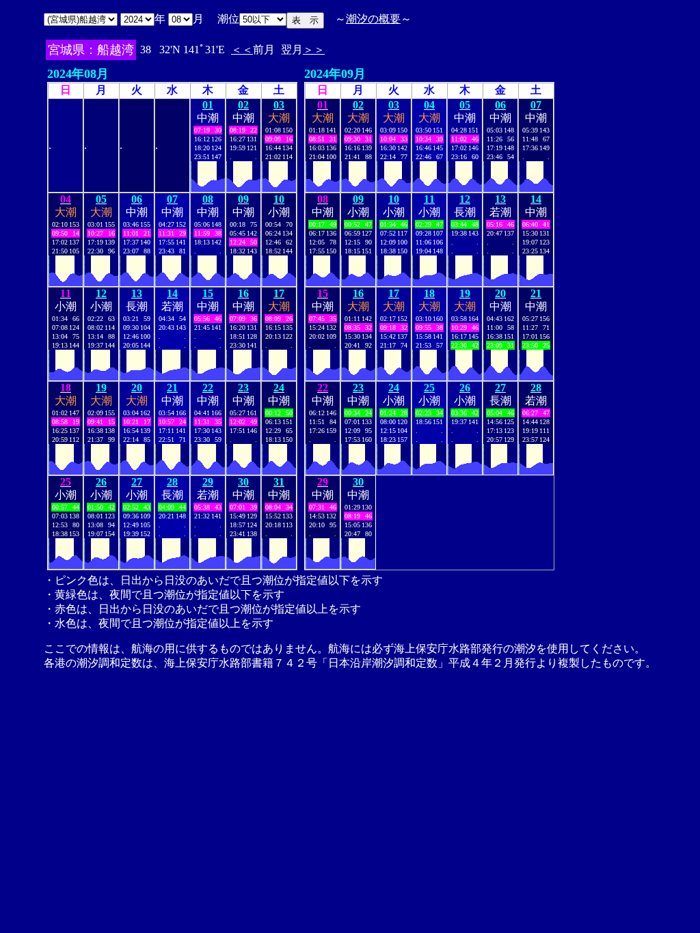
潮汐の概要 (373, 19)
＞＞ (314, 49)
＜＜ (242, 49)
